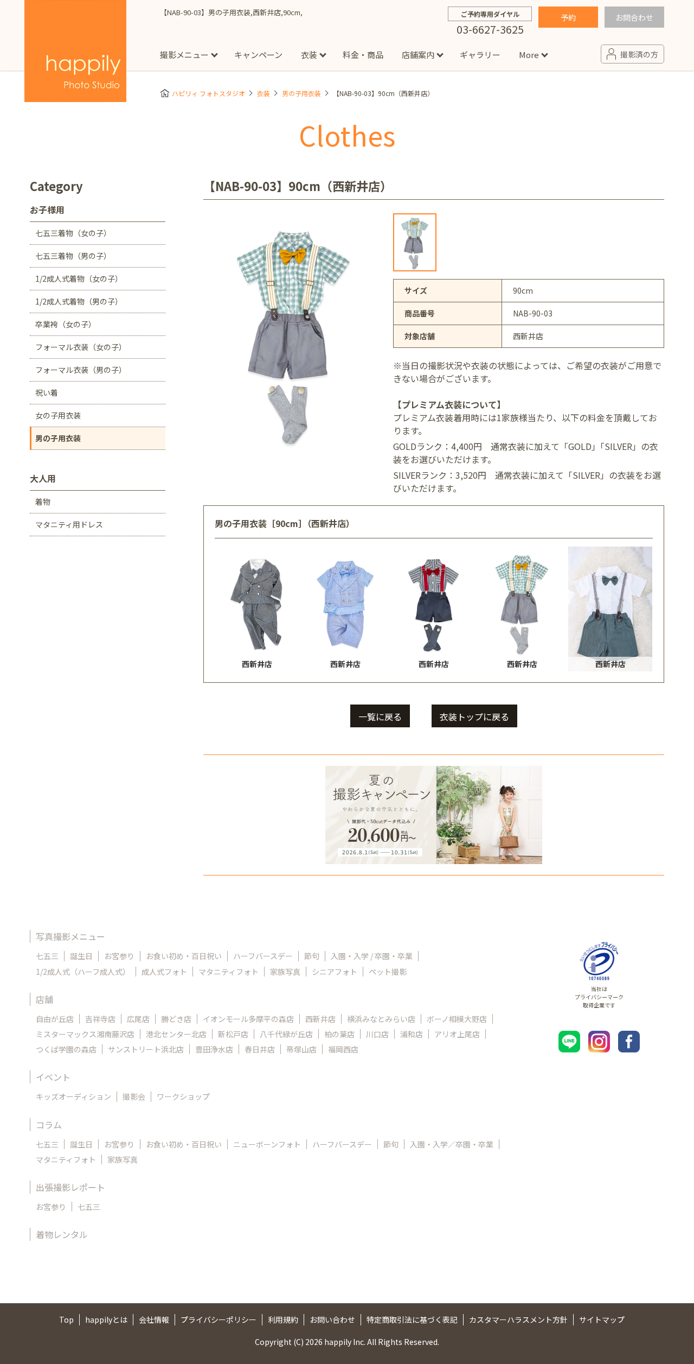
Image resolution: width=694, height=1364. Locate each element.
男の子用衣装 (301, 93)
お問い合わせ (332, 1319)
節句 (311, 955)
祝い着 (46, 392)
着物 (42, 501)
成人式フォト (164, 971)
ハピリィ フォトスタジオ (208, 93)
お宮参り (119, 955)
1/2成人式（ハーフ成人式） (83, 971)
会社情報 (154, 1319)
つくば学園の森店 (66, 1049)
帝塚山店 (301, 1049)
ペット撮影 (388, 971)
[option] (414, 242)
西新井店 (320, 1018)
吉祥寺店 (100, 1018)
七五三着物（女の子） (73, 232)
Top (66, 1319)
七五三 (47, 955)
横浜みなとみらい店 (381, 1018)
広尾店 (138, 1018)
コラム (49, 1124)
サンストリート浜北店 (146, 1049)
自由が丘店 (55, 1018)
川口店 (377, 1034)
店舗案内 (418, 54)
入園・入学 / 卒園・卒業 (372, 955)
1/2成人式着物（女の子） (79, 278)
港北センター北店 (176, 1034)
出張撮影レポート (70, 1187)
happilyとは (106, 1319)
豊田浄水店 (214, 1049)
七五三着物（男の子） (73, 255)
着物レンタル (62, 1234)
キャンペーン (258, 54)
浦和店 (411, 1034)
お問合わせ (634, 17)
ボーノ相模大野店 (457, 1018)
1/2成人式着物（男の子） (79, 301)
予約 (568, 17)
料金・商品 (363, 54)
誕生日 (81, 955)
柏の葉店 (339, 1034)
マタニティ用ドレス (69, 524)
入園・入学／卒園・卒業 (451, 1144)
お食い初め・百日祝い (184, 955)
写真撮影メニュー (70, 936)
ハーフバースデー (263, 955)
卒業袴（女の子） (65, 324)
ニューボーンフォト (267, 1144)
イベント (53, 1076)
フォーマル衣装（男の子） (80, 369)
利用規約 (283, 1319)
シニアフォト (334, 971)
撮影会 (134, 1096)
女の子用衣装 (58, 415)
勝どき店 (176, 1018)
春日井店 (260, 1049)
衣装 (309, 54)
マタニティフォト (228, 971)
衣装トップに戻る (474, 716)
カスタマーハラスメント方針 (518, 1319)
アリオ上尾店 (457, 1034)
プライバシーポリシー (218, 1319)
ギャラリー (480, 54)
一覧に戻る (380, 716)
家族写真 (285, 971)
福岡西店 (343, 1049)
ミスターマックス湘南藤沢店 (85, 1034)
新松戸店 (233, 1034)
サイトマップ (602, 1319)
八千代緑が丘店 (286, 1034)
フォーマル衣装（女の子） (80, 346)
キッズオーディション (73, 1096)
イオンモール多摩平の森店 (248, 1018)
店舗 (44, 999)
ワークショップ (183, 1096)
